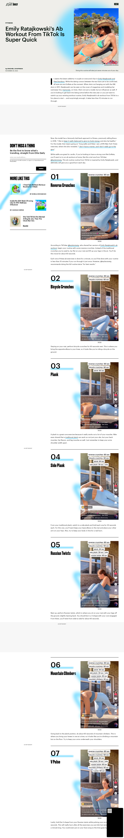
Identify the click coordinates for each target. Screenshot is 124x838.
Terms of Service (38, 160)
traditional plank (71, 437)
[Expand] (108, 809)
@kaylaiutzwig (56, 160)
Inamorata (66, 90)
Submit (41, 168)
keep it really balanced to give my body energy (82, 141)
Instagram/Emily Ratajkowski (111, 65)
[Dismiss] (121, 809)
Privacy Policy (13, 161)
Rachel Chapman (15, 68)
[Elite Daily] (11, 4)
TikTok (99, 241)
